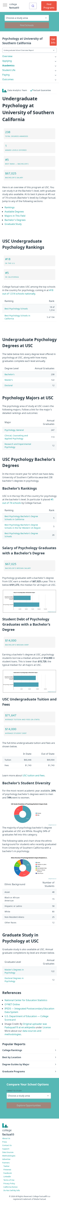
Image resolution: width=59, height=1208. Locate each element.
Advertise (6, 1159)
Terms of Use (8, 1180)
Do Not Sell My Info (11, 1190)
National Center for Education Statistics (26, 1000)
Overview (7, 56)
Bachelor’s (9, 374)
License (47, 1027)
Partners (6, 1162)
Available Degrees (14, 211)
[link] (29, 56)
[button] (53, 41)
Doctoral (9, 385)
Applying (7, 60)
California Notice (10, 1187)
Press (4, 1142)
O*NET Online (12, 1004)
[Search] (33, 6)
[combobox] (33, 6)
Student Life (8, 70)
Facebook (7, 1173)
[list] (29, 56)
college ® (14, 6)
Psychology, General (14, 430)
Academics (8, 65)
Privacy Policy (9, 1183)
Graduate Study (13, 224)
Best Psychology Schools (16, 308)
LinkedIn (7, 1176)
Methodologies (8, 1155)
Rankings (10, 207)
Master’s (9, 379)
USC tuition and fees (33, 775)
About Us (6, 1138)
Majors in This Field (15, 215)
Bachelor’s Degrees (15, 220)
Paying (6, 74)
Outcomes (8, 79)
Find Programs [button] (49, 6)
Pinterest (7, 1169)
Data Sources (7, 1152)
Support (5, 1148)
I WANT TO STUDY (14, 1090)
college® (8, 1132)
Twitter (6, 1166)
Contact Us (7, 1145)
